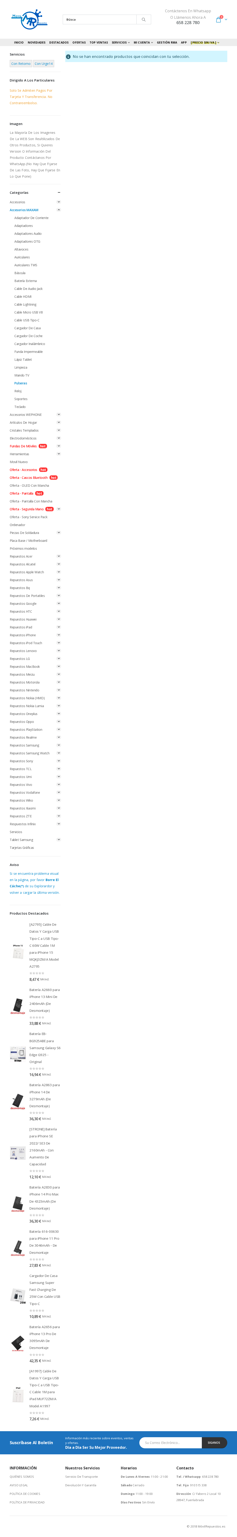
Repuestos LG (20, 658)
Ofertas (78, 42)
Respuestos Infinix (23, 824)
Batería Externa (25, 281)
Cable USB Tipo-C (26, 320)
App (184, 42)
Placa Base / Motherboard (28, 540)
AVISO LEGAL (19, 1485)
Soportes (21, 399)
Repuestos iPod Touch (26, 643)
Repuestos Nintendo (24, 690)
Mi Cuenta (142, 42)
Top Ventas (99, 42)
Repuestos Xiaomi (22, 808)
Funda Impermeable (28, 351)
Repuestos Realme (23, 737)
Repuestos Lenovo (23, 651)
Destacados (59, 42)
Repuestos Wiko (21, 800)
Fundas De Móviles (23, 446)
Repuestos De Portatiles (27, 595)
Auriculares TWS (25, 265)
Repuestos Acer (21, 556)
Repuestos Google (23, 603)
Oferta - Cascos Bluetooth (29, 477)
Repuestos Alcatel (22, 564)
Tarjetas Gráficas (22, 847)
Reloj (18, 391)
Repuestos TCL (21, 769)
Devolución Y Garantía (80, 1485)
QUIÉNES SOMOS (22, 1477)
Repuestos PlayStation (26, 729)
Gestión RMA (167, 42)
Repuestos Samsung (24, 745)
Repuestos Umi (21, 777)
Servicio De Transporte (81, 1477)
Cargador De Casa (27, 328)
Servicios (16, 832)
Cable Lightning (25, 304)
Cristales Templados (24, 430)
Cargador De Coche (28, 336)
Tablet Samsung (21, 840)
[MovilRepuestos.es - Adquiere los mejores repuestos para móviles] (29, 19)
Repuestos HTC (21, 611)
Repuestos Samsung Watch (29, 753)
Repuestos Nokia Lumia (27, 706)
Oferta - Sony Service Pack (28, 517)
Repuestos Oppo (22, 721)
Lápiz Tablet (23, 359)
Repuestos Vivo (21, 784)
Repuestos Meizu (22, 674)
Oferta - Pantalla (21, 493)
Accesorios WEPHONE (25, 414)
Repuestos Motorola (24, 682)
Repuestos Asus (21, 580)
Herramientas (19, 454)
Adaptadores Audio (28, 233)
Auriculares (22, 257)
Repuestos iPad (21, 627)
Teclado (20, 407)
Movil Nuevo (19, 462)
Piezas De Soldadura (24, 532)
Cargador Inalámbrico (29, 344)
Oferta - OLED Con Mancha (29, 485)
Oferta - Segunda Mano (27, 509)
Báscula (19, 273)
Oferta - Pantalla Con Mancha (31, 501)
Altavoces (21, 249)
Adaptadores (23, 225)
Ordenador (17, 525)
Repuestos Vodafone (25, 792)
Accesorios (17, 202)
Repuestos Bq (20, 588)
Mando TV (21, 375)
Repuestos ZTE (21, 816)
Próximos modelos (23, 548)
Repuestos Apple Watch (27, 572)
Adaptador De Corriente (31, 218)
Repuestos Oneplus (23, 714)
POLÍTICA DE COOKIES (25, 1494)
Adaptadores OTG (27, 241)
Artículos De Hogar (23, 422)
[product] (18, 952)
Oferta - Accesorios (23, 469)
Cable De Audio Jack (28, 288)
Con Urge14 (44, 63)
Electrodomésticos (23, 438)
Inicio (19, 42)
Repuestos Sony (21, 761)
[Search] (144, 19)
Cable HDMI (22, 296)
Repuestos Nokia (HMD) (27, 698)
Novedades (37, 42)
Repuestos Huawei (23, 619)
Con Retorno (21, 63)
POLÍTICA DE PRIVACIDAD (27, 1502)
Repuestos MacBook (25, 666)
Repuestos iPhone (23, 635)
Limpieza (20, 367)
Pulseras (20, 383)
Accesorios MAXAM (24, 210)
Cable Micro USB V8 (28, 312)
